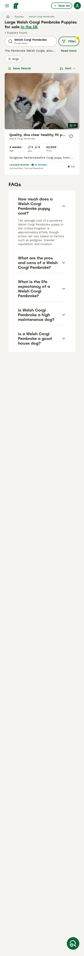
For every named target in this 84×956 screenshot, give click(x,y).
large (15, 59)
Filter (73, 40)
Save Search (22, 68)
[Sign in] (77, 5)
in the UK (29, 26)
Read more (69, 51)
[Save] (71, 136)
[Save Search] (73, 943)
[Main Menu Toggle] (7, 6)
